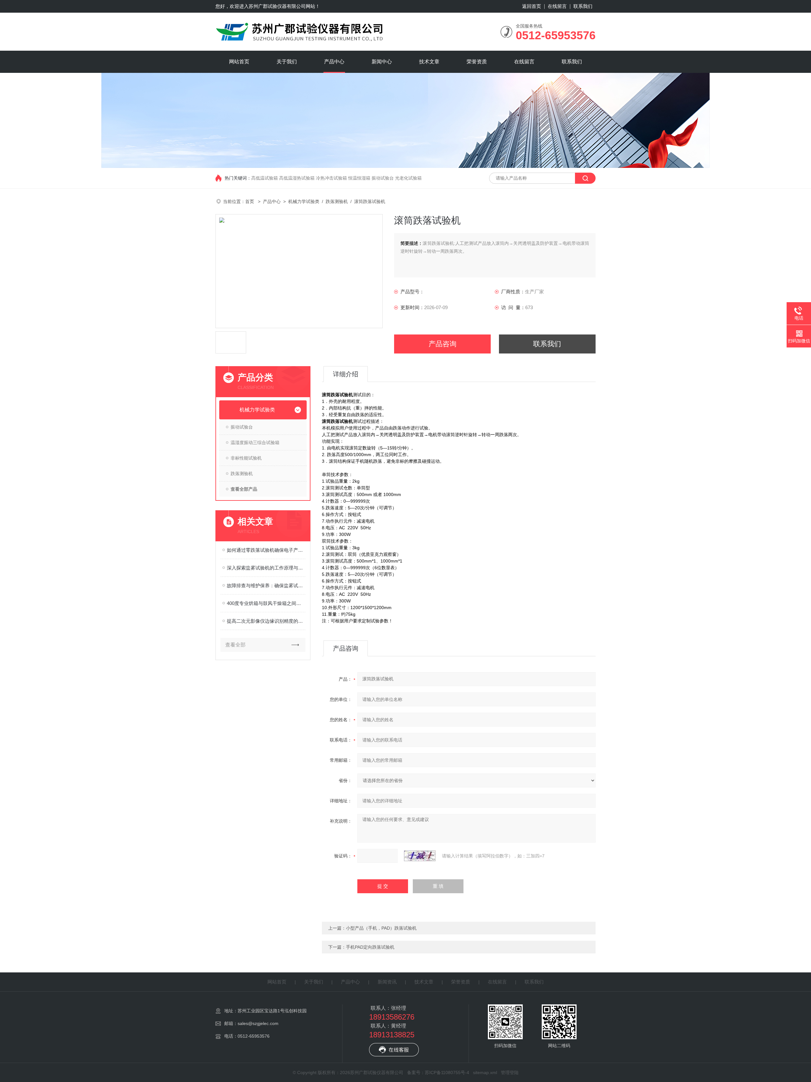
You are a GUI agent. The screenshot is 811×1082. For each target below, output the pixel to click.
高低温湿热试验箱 (297, 178)
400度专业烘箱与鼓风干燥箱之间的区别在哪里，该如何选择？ (266, 603)
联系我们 (582, 6)
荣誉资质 (477, 61)
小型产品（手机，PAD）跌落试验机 (381, 928)
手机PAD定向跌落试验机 (370, 947)
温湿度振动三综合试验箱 (255, 442)
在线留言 (557, 6)
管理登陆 (510, 1072)
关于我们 (287, 61)
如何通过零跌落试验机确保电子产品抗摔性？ (266, 550)
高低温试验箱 (264, 178)
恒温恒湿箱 (359, 178)
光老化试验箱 (408, 178)
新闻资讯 (387, 981)
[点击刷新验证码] (420, 855)
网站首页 (239, 61)
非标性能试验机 (246, 458)
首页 (250, 201)
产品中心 (334, 61)
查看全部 (235, 644)
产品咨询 (443, 344)
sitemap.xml (485, 1072)
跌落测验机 (337, 201)
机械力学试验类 (303, 201)
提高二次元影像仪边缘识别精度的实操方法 (266, 621)
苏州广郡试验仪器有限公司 (277, 6)
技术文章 (429, 61)
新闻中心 (382, 61)
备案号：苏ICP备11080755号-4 (438, 1072)
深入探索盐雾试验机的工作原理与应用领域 (266, 567)
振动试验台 (383, 178)
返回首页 (531, 6)
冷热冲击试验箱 (331, 178)
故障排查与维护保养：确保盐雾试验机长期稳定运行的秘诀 (266, 585)
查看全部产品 (244, 489)
